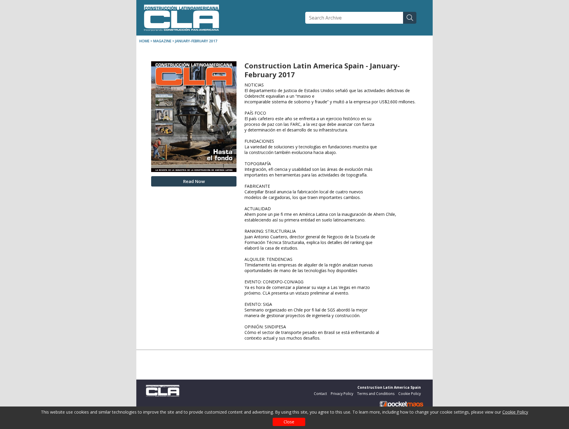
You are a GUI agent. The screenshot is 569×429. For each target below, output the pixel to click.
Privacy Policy (342, 393)
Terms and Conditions (375, 393)
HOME (144, 41)
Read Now (194, 181)
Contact (320, 393)
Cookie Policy (515, 412)
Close (289, 422)
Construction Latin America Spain (389, 387)
